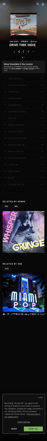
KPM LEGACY (14, 41)
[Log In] (42, 4)
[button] (23, 26)
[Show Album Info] (23, 51)
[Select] (28, 51)
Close (40, 397)
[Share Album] (19, 51)
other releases (16, 68)
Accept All (33, 429)
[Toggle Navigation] (4, 4)
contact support (28, 68)
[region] (23, 414)
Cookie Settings (23, 422)
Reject (14, 429)
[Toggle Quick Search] (38, 3)
